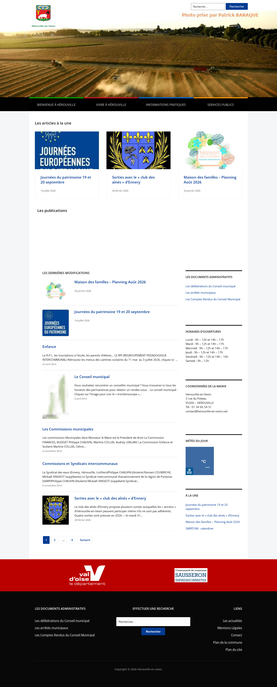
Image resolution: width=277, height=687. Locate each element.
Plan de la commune (227, 642)
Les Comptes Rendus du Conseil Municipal (213, 299)
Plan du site (234, 649)
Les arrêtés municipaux (201, 292)
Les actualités (232, 621)
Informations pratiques (166, 105)
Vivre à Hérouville (111, 105)
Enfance (49, 346)
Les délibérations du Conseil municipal (211, 286)
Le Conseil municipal (91, 376)
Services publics (220, 105)
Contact (236, 635)
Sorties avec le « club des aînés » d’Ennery (133, 179)
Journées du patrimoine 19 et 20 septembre (112, 311)
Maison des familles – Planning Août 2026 (110, 282)
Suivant (85, 540)
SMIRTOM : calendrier (199, 528)
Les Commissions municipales (67, 429)
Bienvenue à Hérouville (56, 105)
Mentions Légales (229, 628)
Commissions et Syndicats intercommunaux (80, 463)
